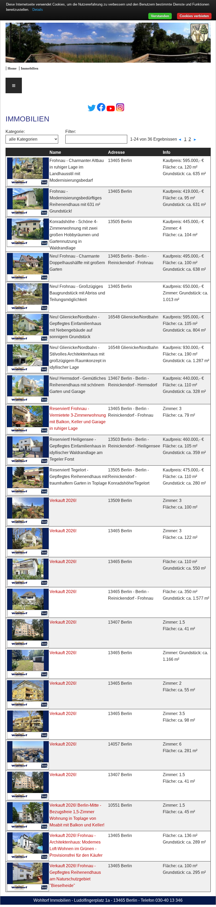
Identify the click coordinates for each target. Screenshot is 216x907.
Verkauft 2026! (63, 500)
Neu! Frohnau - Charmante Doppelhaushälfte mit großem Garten (77, 263)
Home (12, 68)
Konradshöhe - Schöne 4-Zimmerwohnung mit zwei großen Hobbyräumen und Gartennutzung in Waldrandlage (74, 234)
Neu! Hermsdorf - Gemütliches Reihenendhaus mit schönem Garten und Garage (78, 385)
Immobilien (29, 68)
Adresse (116, 152)
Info (166, 152)
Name (55, 152)
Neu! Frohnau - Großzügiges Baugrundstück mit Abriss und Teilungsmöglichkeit (77, 293)
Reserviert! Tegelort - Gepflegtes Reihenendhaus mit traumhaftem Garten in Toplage (78, 476)
